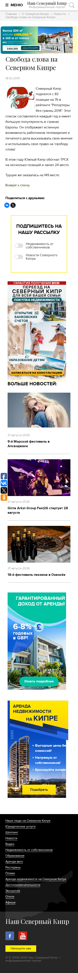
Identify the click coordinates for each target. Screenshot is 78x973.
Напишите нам (21, 948)
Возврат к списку (17, 185)
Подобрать (39, 789)
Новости (60, 14)
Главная (11, 14)
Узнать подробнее (39, 681)
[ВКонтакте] (7, 205)
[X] (13, 205)
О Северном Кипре (35, 14)
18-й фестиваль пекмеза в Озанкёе (36, 575)
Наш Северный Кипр (47, 5)
